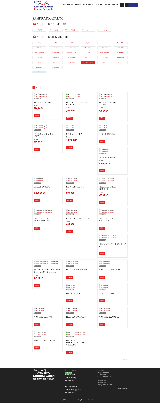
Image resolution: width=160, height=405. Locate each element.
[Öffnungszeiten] (127, 5)
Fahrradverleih (68, 5)
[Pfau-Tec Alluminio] (112, 264)
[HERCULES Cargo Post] (80, 212)
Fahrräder (99, 5)
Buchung (78, 5)
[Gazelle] (55, 30)
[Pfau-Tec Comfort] (80, 311)
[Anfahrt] (122, 5)
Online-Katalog (88, 5)
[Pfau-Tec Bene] (80, 287)
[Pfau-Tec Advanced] (80, 264)
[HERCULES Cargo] (80, 181)
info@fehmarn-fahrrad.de (105, 385)
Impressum (99, 400)
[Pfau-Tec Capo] (112, 287)
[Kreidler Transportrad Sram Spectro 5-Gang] (47, 264)
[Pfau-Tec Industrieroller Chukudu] (80, 334)
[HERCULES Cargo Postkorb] (112, 212)
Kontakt (115, 5)
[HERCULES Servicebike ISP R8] (112, 238)
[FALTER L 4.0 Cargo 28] (47, 96)
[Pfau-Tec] (104, 30)
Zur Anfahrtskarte (123, 389)
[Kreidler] (88, 30)
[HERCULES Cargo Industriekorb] (47, 212)
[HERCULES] (71, 30)
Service (107, 5)
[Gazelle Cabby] (80, 128)
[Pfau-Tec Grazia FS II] (47, 334)
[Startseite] (43, 5)
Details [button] (37, 116)
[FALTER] (39, 30)
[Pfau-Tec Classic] (47, 311)
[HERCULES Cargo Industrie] (112, 181)
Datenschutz (91, 400)
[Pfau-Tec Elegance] (112, 311)
